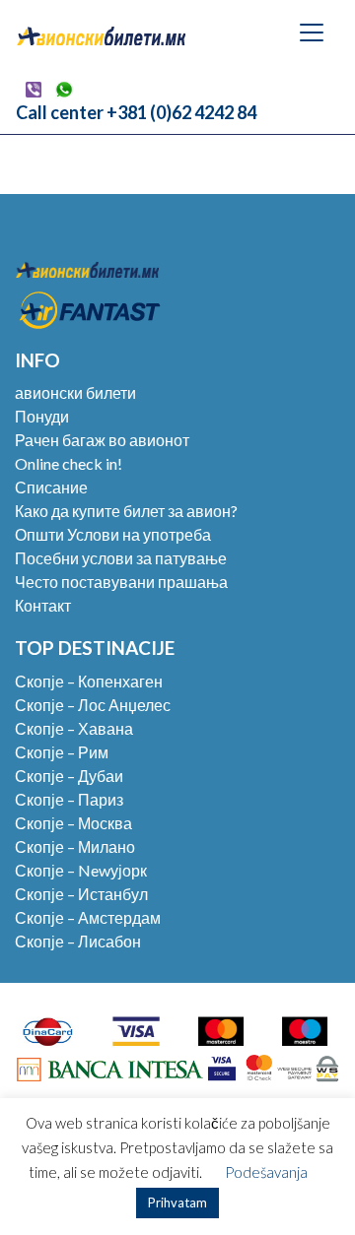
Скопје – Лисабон (78, 941)
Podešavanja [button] (266, 1172)
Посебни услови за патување (121, 558)
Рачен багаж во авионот (102, 439)
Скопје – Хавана (74, 728)
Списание (51, 487)
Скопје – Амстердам (88, 917)
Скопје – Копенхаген (89, 681)
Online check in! (68, 463)
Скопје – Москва (73, 822)
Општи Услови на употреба (113, 534)
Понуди (42, 416)
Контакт (43, 605)
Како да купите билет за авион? (126, 510)
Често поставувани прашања (121, 581)
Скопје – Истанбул (81, 893)
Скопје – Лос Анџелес (93, 704)
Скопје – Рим (61, 752)
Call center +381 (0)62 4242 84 (136, 112)
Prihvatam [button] (177, 1202)
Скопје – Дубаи (69, 775)
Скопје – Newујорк (81, 870)
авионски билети (75, 392)
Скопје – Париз (69, 799)
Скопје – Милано (75, 846)
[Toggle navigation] (311, 32)
